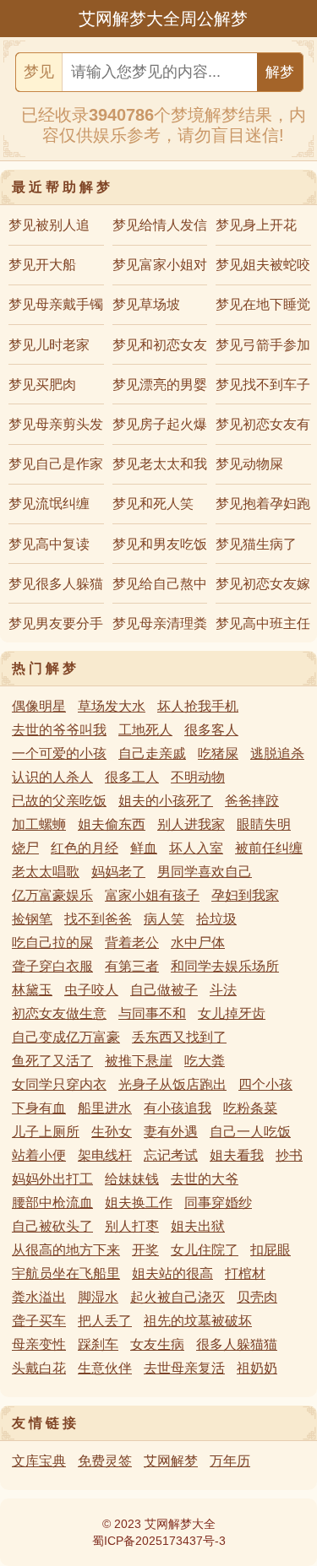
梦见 (39, 71)
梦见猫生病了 (256, 544)
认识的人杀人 (52, 777)
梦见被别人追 (49, 225)
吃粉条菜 (250, 1108)
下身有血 (39, 1108)
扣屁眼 (270, 1250)
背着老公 (132, 942)
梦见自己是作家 (55, 464)
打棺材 (245, 1273)
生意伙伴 (105, 1368)
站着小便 (39, 1155)
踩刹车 (98, 1344)
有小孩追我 (177, 1108)
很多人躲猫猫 (236, 1344)
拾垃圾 (216, 919)
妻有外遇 (171, 1131)
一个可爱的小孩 (59, 753)
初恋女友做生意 (59, 1013)
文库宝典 (39, 1461)
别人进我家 (191, 824)
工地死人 (145, 730)
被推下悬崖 (138, 1061)
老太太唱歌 (45, 871)
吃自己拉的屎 (52, 942)
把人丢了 (105, 1321)
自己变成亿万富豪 (66, 1037)
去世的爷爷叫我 (59, 730)
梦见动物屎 (249, 464)
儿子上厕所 (45, 1131)
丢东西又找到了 (179, 1037)
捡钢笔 (32, 919)
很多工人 (132, 777)
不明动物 (198, 777)
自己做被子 (164, 990)
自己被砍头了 (52, 1226)
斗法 (223, 990)
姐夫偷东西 (111, 824)
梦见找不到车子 (263, 384)
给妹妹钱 (132, 1179)
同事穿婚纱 (218, 1202)
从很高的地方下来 (66, 1250)
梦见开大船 (42, 264)
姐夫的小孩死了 (165, 801)
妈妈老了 (118, 871)
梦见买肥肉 (42, 384)
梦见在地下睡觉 (263, 304)
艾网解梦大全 (180, 1524)
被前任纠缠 (269, 848)
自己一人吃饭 (250, 1131)
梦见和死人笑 (153, 503)
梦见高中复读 (49, 544)
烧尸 (25, 848)
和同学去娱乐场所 (225, 966)
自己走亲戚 (152, 753)
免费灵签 (105, 1461)
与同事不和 (152, 1013)
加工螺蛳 (39, 824)
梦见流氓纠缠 (49, 503)
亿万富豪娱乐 (52, 895)
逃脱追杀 (277, 753)
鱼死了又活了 (52, 1061)
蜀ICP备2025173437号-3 (159, 1540)
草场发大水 (111, 706)
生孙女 (111, 1131)
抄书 (289, 1155)
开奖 (145, 1250)
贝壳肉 (257, 1297)
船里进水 (105, 1108)
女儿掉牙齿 (231, 1013)
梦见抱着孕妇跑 (263, 503)
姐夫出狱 (198, 1226)
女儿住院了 (204, 1250)
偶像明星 (39, 706)
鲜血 (143, 848)
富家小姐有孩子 (152, 895)
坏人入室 (196, 848)
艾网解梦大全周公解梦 (163, 18)
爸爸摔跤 (252, 801)
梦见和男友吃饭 (159, 544)
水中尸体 (198, 942)
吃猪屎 (218, 753)
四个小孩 (265, 1084)
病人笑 (164, 919)
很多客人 (211, 730)
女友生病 (157, 1344)
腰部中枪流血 (52, 1202)
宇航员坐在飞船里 (66, 1273)
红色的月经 (84, 848)
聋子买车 (39, 1321)
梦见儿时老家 (49, 345)
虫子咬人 (91, 990)
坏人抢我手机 (197, 706)
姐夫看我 (237, 1155)
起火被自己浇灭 (177, 1297)
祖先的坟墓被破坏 (198, 1321)
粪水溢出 (39, 1297)
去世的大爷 (204, 1179)
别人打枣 (132, 1226)
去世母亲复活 (184, 1368)
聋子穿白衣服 (52, 966)
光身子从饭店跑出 (172, 1084)
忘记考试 (171, 1155)
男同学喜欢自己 (204, 871)
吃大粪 (204, 1061)
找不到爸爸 (98, 919)
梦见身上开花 (256, 225)
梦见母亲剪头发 (55, 424)
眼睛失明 (264, 824)
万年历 (230, 1461)
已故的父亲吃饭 (59, 801)
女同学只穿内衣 (59, 1084)
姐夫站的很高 (172, 1273)
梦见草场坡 (146, 304)
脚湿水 (98, 1297)
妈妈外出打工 (52, 1179)
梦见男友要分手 (55, 623)
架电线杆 (105, 1155)
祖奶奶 (257, 1368)
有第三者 (132, 966)
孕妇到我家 (245, 895)
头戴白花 (39, 1368)
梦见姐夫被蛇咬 (263, 264)
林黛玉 (32, 990)
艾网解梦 (171, 1461)
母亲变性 (39, 1344)
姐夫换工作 (138, 1202)
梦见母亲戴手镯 (55, 304)
